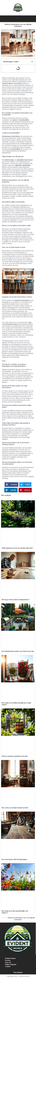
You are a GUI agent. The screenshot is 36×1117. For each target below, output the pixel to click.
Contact (7, 966)
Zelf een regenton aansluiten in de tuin (15, 756)
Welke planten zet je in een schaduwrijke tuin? (17, 548)
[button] (18, 18)
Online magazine (10, 964)
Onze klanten (18, 972)
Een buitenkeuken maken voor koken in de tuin (18, 651)
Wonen (3, 918)
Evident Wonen (10, 958)
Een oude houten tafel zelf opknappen (14, 859)
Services (7, 960)
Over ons (8, 962)
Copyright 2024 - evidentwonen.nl (18, 976)
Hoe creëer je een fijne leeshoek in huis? (15, 808)
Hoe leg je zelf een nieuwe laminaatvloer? (15, 599)
